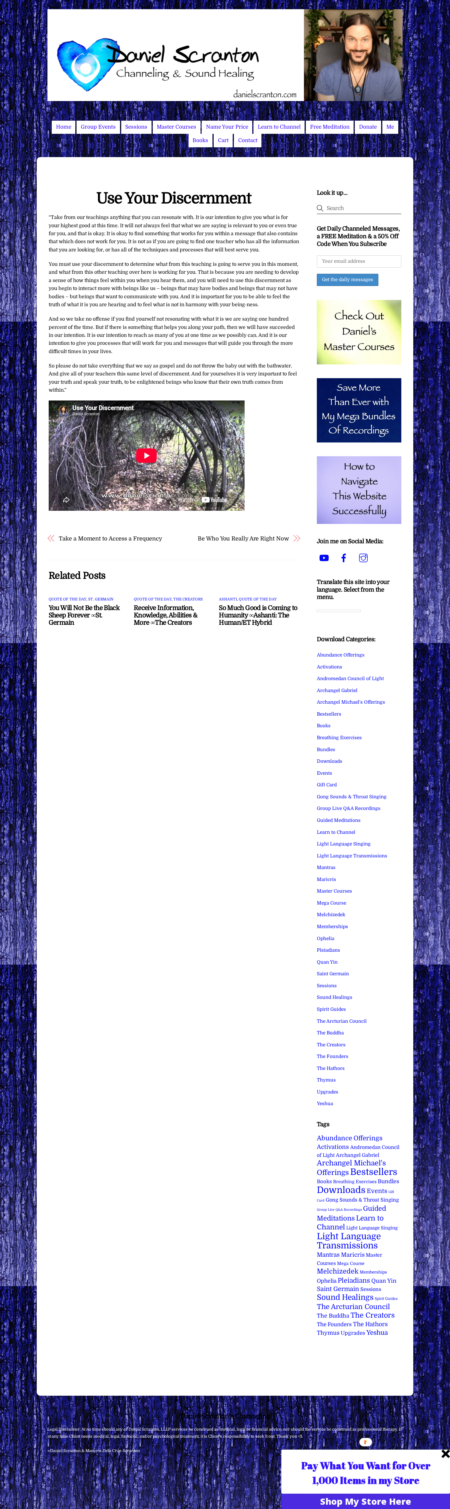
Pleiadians (328, 950)
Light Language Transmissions (352, 856)
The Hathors (331, 1068)
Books (200, 140)
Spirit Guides (331, 1009)
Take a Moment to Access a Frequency (110, 538)
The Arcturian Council (342, 1021)
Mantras (326, 867)
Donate (368, 127)
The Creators (188, 599)
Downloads (329, 761)
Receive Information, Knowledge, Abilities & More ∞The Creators (165, 615)
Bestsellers (329, 714)
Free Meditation (330, 127)
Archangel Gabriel (337, 690)
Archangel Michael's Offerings (351, 702)
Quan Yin (327, 962)
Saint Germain (333, 974)
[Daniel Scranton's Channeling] (225, 98)
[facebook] (344, 558)
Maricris (326, 879)
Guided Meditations (339, 820)
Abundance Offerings (341, 655)
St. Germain (101, 599)
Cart (223, 140)
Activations (329, 667)
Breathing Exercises (339, 737)
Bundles (326, 749)
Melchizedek (331, 914)
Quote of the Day (67, 599)
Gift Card (327, 785)
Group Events (98, 127)
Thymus (326, 1080)
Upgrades (327, 1092)
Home (63, 127)
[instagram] (364, 558)
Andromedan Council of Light (350, 678)
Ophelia (325, 938)
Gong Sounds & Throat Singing (352, 797)
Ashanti (228, 599)
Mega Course (331, 903)
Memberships (332, 926)
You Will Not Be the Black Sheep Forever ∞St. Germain (84, 615)
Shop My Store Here (365, 1501)
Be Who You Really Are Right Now (243, 538)
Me (390, 127)
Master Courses (176, 127)
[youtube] (325, 558)
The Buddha (330, 1033)
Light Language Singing (344, 844)
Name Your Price (227, 127)
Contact (247, 140)
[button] (365, 1473)
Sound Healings (334, 997)
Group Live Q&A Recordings (349, 808)
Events (324, 773)
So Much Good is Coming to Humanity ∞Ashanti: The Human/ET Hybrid (258, 615)
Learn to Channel (279, 127)
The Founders (332, 1056)
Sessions (136, 127)
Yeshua (325, 1103)
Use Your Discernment (173, 198)
